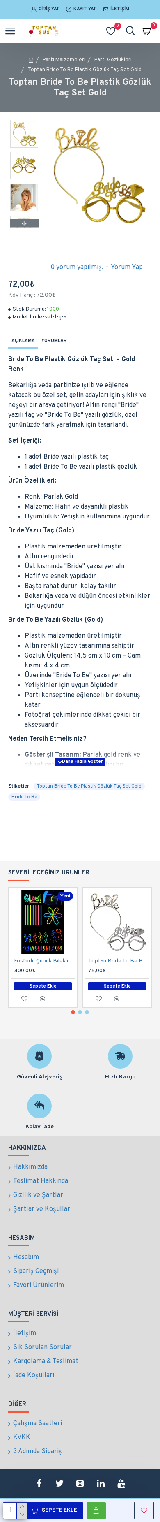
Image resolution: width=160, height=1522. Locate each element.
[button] (24, 122)
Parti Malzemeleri (64, 60)
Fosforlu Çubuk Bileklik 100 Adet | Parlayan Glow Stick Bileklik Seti (44, 960)
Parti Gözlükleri (113, 60)
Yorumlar (54, 341)
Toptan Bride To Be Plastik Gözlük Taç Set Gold (89, 786)
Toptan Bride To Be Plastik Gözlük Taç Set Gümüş (118, 960)
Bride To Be (24, 797)
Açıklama (23, 341)
